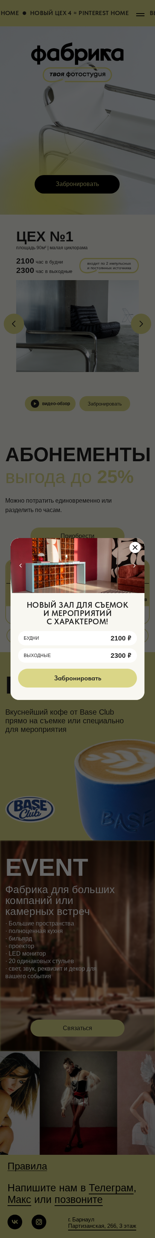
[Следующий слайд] (134, 565)
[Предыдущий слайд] (20, 565)
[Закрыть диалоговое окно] (135, 547)
